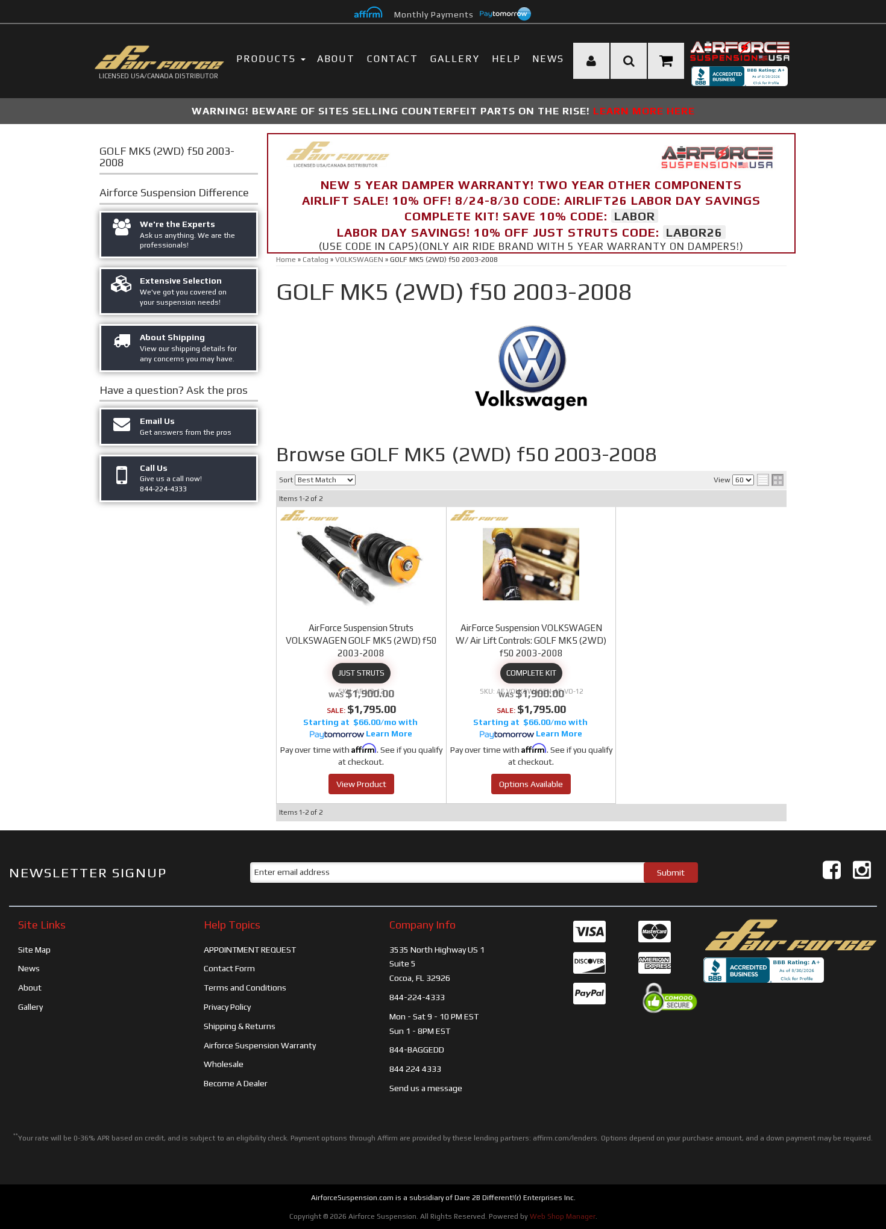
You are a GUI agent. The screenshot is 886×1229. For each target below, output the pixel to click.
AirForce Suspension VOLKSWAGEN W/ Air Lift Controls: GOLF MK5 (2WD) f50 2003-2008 (531, 640)
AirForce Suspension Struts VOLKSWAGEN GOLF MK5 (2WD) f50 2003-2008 (361, 640)
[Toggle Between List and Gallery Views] (770, 480)
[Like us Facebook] (832, 869)
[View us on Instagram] (862, 869)
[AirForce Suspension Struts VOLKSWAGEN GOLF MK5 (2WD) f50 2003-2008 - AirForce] (309, 515)
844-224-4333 (417, 997)
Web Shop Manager (562, 1216)
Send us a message (425, 1088)
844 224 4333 (415, 1069)
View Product (361, 784)
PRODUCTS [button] (268, 58)
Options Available (531, 784)
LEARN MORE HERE (644, 111)
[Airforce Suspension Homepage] (790, 934)
